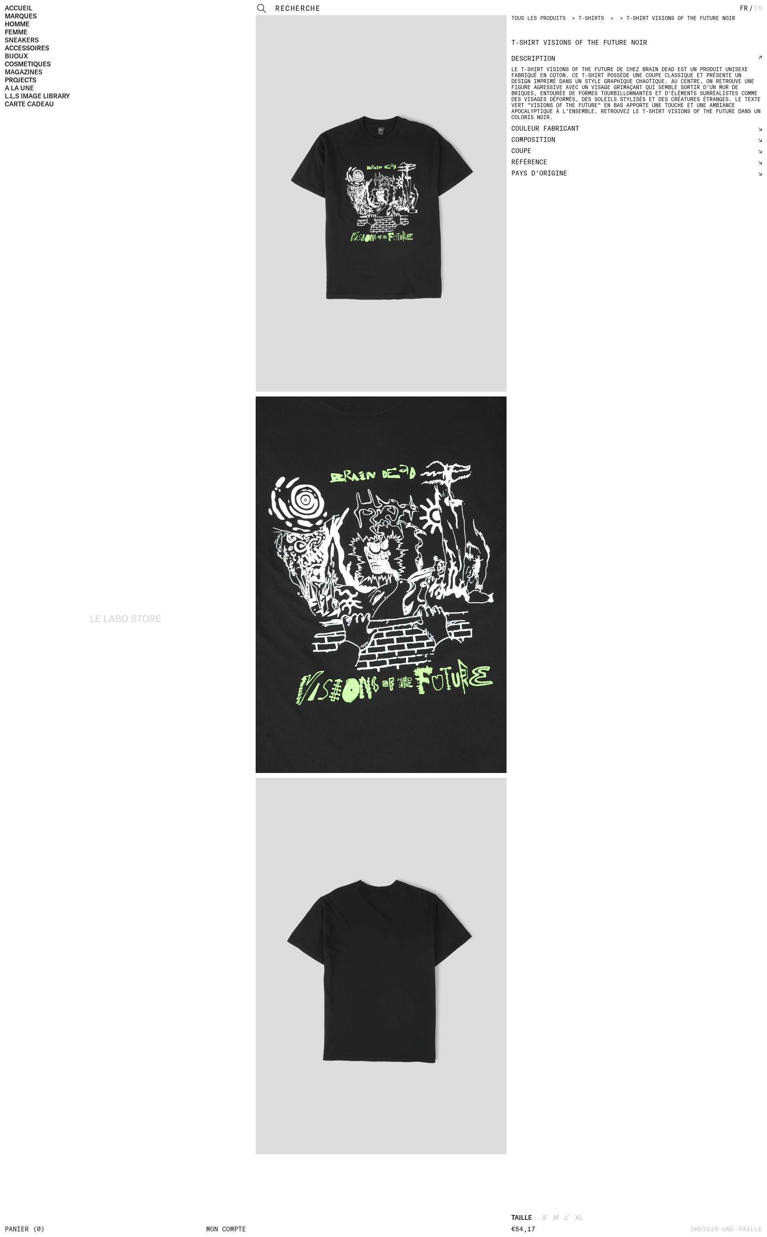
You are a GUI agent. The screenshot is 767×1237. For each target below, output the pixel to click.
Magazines (23, 72)
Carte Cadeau (29, 104)
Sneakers (22, 40)
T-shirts (591, 18)
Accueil (18, 8)
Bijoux (16, 56)
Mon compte (226, 1229)
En (758, 8)
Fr (744, 8)
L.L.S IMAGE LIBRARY (37, 96)
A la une (19, 88)
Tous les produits (538, 18)
